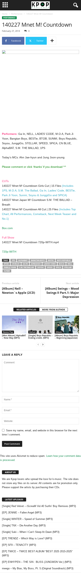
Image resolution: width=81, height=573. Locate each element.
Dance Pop (8, 332)
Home (4, 13)
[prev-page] (38, 344)
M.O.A (61, 264)
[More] (52, 41)
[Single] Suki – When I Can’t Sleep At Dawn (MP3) (30, 531)
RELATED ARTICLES (26, 309)
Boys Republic (64, 260)
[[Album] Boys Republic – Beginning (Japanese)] (67, 325)
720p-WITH (9, 251)
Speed (49, 267)
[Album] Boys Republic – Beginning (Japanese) (66, 336)
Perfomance (16, 13)
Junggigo (35, 264)
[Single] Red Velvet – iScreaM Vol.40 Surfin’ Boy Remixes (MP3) (39, 506)
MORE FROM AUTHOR (53, 309)
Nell (70, 264)
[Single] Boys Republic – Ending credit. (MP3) (40, 336)
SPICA (58, 267)
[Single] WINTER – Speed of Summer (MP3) (27, 519)
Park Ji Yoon (10, 267)
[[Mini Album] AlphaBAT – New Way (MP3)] (14, 325)
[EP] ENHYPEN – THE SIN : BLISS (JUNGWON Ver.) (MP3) (36, 561)
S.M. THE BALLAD (26, 267)
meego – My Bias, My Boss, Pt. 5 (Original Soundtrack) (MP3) (37, 568)
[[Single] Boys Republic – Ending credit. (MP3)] (40, 325)
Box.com (7, 228)
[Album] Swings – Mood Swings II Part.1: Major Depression (62, 292)
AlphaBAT (23, 260)
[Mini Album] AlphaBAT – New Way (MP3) (14, 336)
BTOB (6, 264)
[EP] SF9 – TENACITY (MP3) (19, 544)
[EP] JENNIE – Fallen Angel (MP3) (22, 512)
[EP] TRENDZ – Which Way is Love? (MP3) (27, 538)
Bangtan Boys (38, 260)
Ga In (25, 264)
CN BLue (15, 264)
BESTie (51, 260)
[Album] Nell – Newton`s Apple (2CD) (18, 290)
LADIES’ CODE (50, 264)
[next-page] (43, 344)
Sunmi (7, 271)
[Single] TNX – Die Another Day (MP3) (24, 525)
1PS (13, 260)
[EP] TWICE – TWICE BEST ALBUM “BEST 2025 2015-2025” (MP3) (37, 553)
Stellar (68, 267)
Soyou (40, 267)
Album (59, 332)
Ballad (32, 332)
